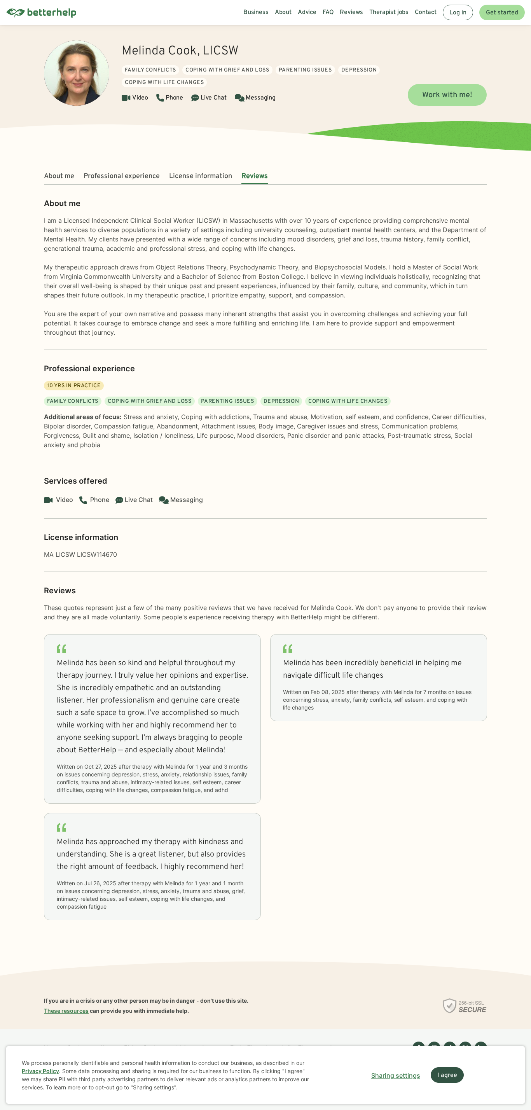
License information (200, 176)
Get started (502, 13)
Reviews (254, 176)
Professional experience (122, 176)
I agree (447, 1075)
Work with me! (447, 95)
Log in (457, 13)
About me (59, 176)
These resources (66, 1010)
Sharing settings (395, 1075)
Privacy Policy (40, 1071)
